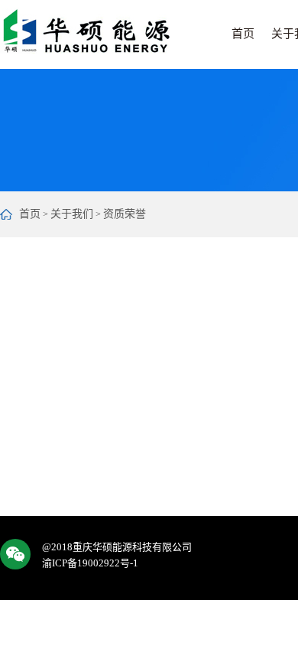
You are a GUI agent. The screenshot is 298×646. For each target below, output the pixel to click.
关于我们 (71, 214)
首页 (243, 34)
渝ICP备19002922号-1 (90, 563)
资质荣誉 (124, 214)
